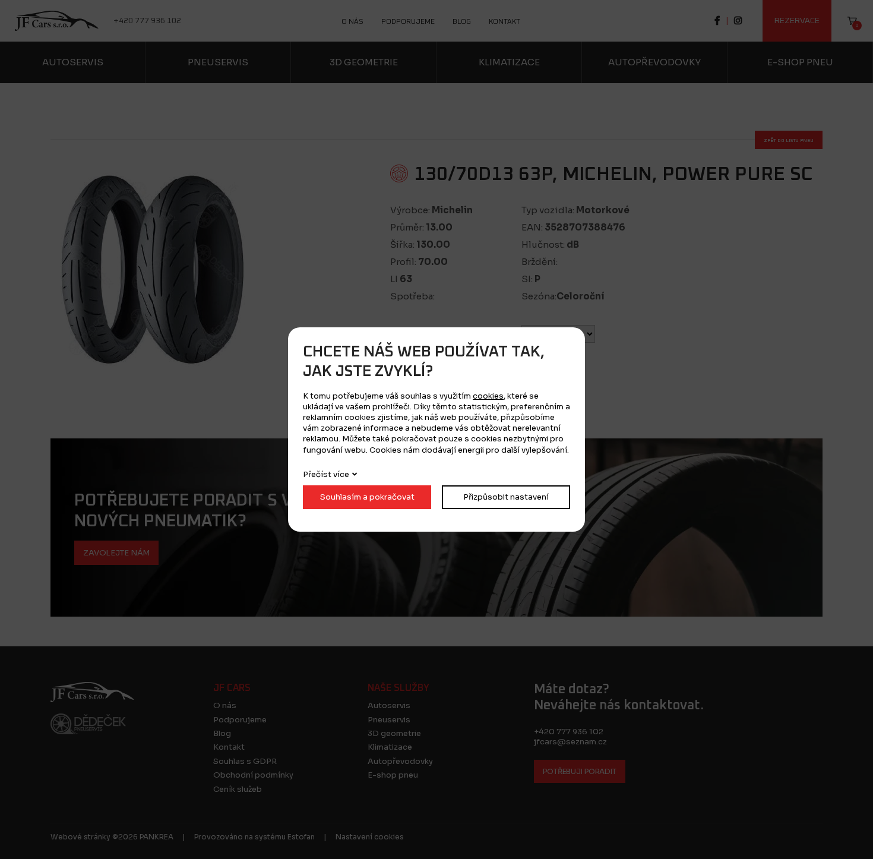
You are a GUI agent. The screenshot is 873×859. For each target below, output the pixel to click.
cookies (488, 396)
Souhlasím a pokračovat (367, 497)
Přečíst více (326, 474)
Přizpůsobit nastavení (506, 497)
